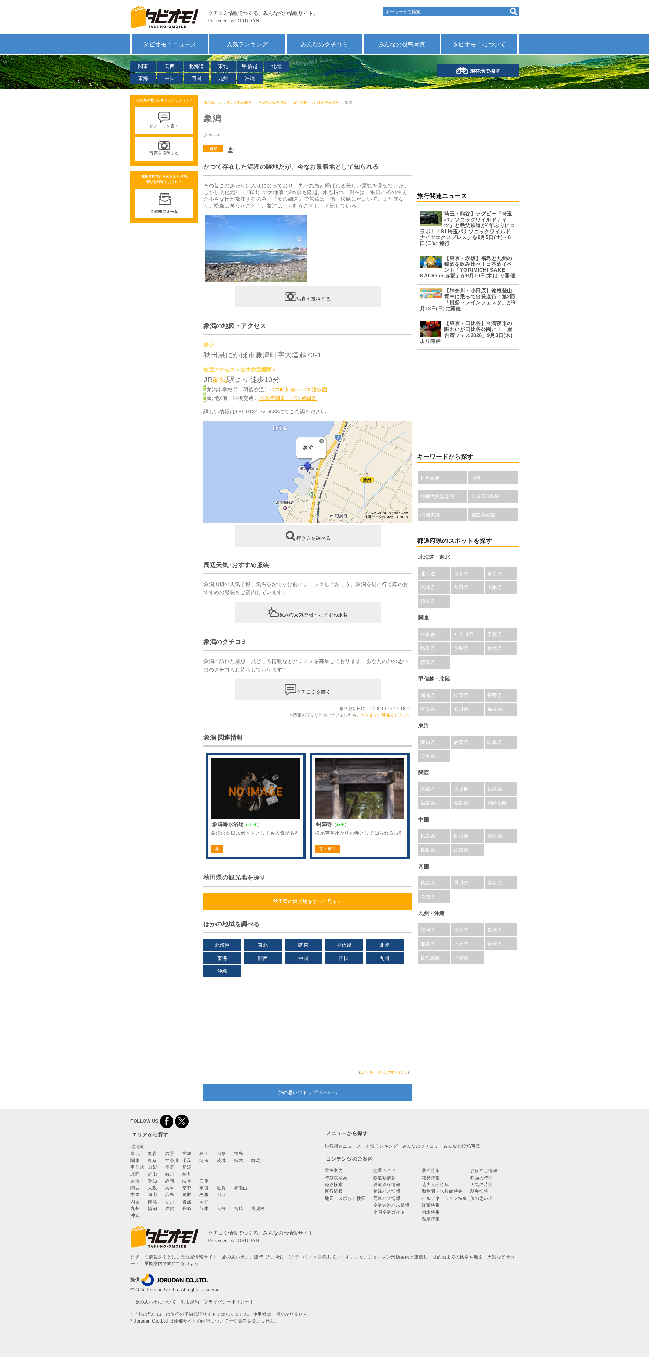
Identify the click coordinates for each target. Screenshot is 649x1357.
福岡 (152, 1208)
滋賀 (221, 1187)
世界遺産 (430, 478)
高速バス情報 (387, 1198)
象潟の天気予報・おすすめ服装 (313, 614)
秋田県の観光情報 (272, 102)
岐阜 (186, 1181)
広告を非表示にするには (384, 1072)
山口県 (461, 850)
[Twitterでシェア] (182, 1121)
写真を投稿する (313, 298)
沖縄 (250, 78)
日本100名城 (485, 496)
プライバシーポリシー (226, 1301)
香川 (169, 1201)
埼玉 (204, 1160)
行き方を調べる (313, 537)
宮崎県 (494, 943)
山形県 (494, 587)
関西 (170, 66)
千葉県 (494, 634)
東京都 (427, 634)
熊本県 (427, 943)
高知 (204, 1201)
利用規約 (190, 1301)
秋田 (204, 1153)
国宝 (476, 478)
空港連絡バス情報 (391, 1205)
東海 (143, 78)
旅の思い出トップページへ (307, 1092)
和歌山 (241, 1187)
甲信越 (250, 66)
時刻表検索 (335, 1177)
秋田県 (461, 587)
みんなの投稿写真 (402, 44)
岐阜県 (494, 742)
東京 (152, 1160)
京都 (186, 1187)
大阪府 (461, 789)
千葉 (186, 1160)
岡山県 (461, 836)
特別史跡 (430, 514)
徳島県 (427, 883)
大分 (221, 1208)
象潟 (220, 379)
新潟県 (427, 695)
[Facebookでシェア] (166, 1121)
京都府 (427, 789)
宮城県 (427, 587)
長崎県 (494, 929)
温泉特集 (431, 1218)
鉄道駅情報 (384, 1177)
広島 (169, 1194)
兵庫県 (494, 789)
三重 (204, 1181)
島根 (204, 1194)
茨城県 (461, 648)
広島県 (427, 836)
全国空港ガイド (389, 1212)
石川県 (461, 709)
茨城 (221, 1160)
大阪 (152, 1187)
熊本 (204, 1208)
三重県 (427, 756)
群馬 (255, 1160)
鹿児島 (258, 1208)
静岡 (169, 1181)
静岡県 (461, 742)
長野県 (494, 695)
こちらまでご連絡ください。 (384, 715)
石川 (169, 1174)
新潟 (186, 1167)
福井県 (494, 709)
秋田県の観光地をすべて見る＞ (307, 901)
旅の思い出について (155, 1301)
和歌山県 (497, 803)
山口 (221, 1194)
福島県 (427, 601)
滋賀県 (427, 803)
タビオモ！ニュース (169, 44)
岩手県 (494, 573)
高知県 (427, 896)
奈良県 (461, 803)
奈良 (204, 1187)
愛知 (152, 1181)
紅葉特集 (431, 1205)
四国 (196, 78)
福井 (186, 1174)
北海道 (197, 66)
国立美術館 (483, 514)
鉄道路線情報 (387, 1184)
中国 (170, 78)
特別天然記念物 (437, 496)
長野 (169, 1167)
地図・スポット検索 (345, 1198)
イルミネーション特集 (444, 1198)
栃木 (238, 1160)
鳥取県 (494, 836)
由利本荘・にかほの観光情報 (316, 102)
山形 (221, 1153)
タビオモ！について (479, 44)
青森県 (461, 573)
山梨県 (461, 695)
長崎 (186, 1208)
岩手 (169, 1153)
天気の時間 (481, 1184)
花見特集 (431, 1177)
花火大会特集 (435, 1184)
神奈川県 (464, 634)
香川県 (461, 883)
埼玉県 (427, 648)
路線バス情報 (387, 1191)
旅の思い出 (212, 102)
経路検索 (333, 1184)
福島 (238, 1153)
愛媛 (186, 1201)
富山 (152, 1174)
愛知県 (427, 742)
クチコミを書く (313, 692)
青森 (152, 1153)
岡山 (152, 1194)
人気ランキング (247, 44)
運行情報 (333, 1191)
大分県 (461, 943)
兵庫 (169, 1187)
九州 (223, 78)
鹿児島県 (430, 958)
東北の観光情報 (239, 102)
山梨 (152, 1167)
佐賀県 (461, 929)
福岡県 (427, 929)
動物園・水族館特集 (442, 1191)
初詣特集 (431, 1212)
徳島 (152, 1201)
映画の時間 (481, 1177)
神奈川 (172, 1160)
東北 (223, 66)
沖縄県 (461, 958)
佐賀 (169, 1208)
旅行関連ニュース (342, 1146)
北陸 (276, 66)
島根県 (427, 850)
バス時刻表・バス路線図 (298, 389)
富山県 (427, 709)
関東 (143, 66)
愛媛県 (494, 883)
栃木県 (494, 648)
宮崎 (238, 1208)
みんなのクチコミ (324, 44)
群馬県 (427, 662)
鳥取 (186, 1194)
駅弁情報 (479, 1191)
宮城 (186, 1153)
